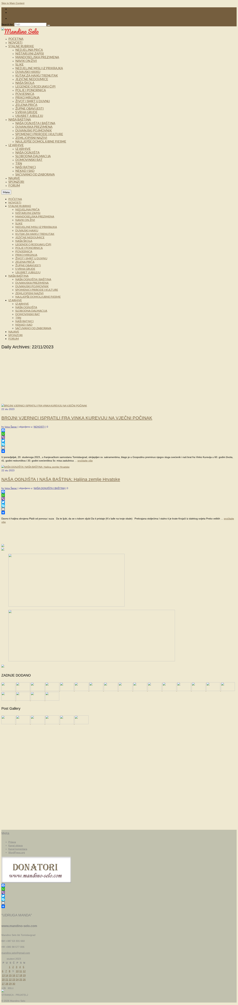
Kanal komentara (17, 849)
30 (13, 983)
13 (3, 975)
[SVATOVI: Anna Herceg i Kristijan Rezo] (52, 690)
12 (24, 971)
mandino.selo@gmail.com (15, 952)
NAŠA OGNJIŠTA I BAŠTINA (49, 488)
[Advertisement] (119, 377)
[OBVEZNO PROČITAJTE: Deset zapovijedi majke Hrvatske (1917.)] (125, 690)
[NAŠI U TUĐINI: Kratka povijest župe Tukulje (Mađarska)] (8, 690)
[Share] (119, 451)
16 (13, 975)
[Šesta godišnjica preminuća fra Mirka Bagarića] (23, 690)
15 (10, 975)
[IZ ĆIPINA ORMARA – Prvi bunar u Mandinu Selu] (140, 690)
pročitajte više (85, 460)
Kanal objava (15, 845)
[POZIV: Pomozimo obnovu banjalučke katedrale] (111, 690)
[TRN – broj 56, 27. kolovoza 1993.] (8, 699)
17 (17, 975)
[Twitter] (119, 440)
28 (6, 983)
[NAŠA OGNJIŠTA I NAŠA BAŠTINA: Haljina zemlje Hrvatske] (35, 466)
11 (20, 971)
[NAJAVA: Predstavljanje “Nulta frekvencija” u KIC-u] (82, 690)
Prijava (12, 842)
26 (24, 979)
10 (17, 971)
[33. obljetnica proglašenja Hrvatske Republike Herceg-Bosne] (184, 690)
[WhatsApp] (119, 433)
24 (17, 979)
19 (24, 975)
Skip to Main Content (12, 3)
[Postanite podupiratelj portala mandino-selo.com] (213, 690)
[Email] (119, 447)
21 (6, 979)
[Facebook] (119, 430)
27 (3, 983)
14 (6, 975)
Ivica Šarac (11, 426)
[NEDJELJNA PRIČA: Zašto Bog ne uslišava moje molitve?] (38, 690)
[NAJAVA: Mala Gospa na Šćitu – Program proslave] (67, 690)
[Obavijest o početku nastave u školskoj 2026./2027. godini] (228, 690)
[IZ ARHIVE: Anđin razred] (199, 690)
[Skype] (119, 444)
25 (20, 979)
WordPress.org (16, 852)
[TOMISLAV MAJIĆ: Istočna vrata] (169, 690)
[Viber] (119, 437)
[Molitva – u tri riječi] (155, 690)
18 (20, 975)
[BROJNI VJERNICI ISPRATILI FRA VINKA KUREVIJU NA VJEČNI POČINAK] (44, 405)
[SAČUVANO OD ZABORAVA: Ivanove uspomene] (96, 690)
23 (13, 979)
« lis (3, 987)
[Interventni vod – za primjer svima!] (38, 699)
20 (3, 979)
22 (10, 979)
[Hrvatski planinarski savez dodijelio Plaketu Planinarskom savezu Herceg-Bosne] (23, 699)
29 (10, 983)
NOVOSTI (39, 426)
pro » (11, 987)
